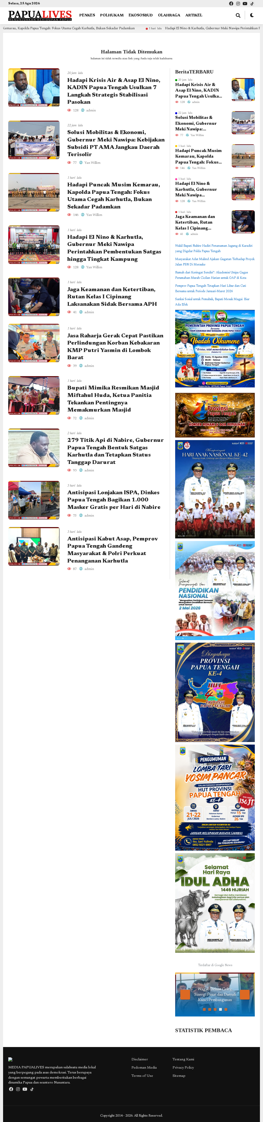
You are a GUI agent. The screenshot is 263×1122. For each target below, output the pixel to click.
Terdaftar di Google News (215, 965)
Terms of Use (142, 1076)
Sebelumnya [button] (185, 995)
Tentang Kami (183, 1059)
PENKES (87, 15)
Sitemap (179, 1076)
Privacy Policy (183, 1068)
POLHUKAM (112, 15)
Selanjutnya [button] (245, 995)
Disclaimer (140, 1059)
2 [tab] (209, 1009)
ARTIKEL (193, 15)
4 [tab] (220, 1009)
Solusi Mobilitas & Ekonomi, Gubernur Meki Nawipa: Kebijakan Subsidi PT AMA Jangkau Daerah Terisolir (198, 124)
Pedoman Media (144, 1068)
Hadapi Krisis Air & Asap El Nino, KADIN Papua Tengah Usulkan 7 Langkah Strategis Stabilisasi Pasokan (198, 91)
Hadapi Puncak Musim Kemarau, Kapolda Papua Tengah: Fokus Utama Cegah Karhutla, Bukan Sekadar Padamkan (199, 157)
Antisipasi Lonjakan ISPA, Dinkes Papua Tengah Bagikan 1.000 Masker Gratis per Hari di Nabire (114, 500)
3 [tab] (215, 1009)
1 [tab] (204, 1009)
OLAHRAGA (169, 15)
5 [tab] (225, 1009)
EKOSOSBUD (141, 15)
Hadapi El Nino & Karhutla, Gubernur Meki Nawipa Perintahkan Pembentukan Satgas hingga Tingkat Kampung (197, 190)
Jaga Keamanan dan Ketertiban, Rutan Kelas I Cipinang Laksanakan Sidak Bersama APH (112, 297)
